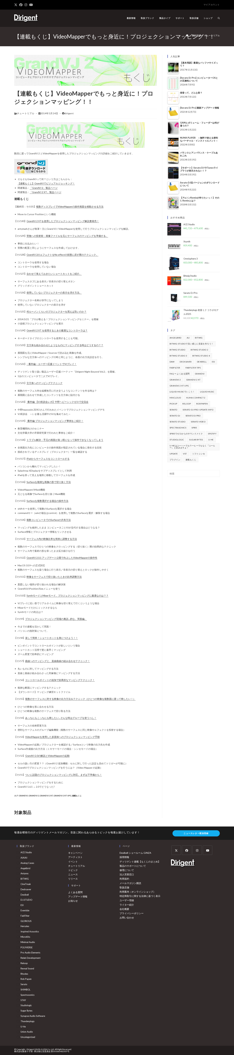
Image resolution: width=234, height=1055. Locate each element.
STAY (23, 1000)
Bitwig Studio (177, 349)
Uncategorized (28, 1037)
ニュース (73, 874)
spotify (212, 433)
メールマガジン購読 (130, 883)
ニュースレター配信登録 (196, 833)
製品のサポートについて (133, 865)
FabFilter (175, 367)
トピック (73, 870)
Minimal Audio (28, 942)
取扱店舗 (124, 887)
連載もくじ (77, 795)
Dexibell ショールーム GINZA (135, 852)
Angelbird (175, 337)
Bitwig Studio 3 (178, 355)
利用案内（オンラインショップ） (138, 891)
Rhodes (24, 973)
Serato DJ (175, 415)
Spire (194, 427)
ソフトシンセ (198, 453)
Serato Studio (178, 421)
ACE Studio (26, 852)
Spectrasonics (178, 427)
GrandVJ (23, 795)
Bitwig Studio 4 (201, 355)
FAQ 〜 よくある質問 (180, 373)
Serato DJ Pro (193, 415)
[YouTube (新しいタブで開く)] (31, 5)
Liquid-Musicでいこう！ (182, 391)
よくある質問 (75, 892)
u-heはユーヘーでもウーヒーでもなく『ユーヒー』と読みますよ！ (192, 446)
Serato (173, 409)
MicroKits (25, 936)
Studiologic (177, 439)
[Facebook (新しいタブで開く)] (20, 5)
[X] (176, 850)
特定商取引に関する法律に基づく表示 (140, 895)
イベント (73, 861)
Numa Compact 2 (195, 397)
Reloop (186, 403)
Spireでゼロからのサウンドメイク (186, 433)
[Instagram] (197, 850)
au (188, 337)
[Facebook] (186, 850)
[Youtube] (207, 850)
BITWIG (198, 337)
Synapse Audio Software (33, 1016)
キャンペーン (75, 852)
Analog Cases (27, 863)
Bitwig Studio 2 (199, 349)
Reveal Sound (27, 968)
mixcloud (175, 397)
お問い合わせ (127, 917)
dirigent (69, 113)
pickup (173, 403)
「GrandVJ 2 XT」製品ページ (45, 192)
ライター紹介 (127, 904)
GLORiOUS (26, 921)
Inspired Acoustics (30, 931)
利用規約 (124, 878)
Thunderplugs (27, 1021)
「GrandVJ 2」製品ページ (44, 187)
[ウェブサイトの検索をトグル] (218, 18)
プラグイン (175, 459)
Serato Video (198, 421)
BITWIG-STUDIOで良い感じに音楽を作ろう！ (191, 343)
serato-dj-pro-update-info (198, 409)
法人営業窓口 (127, 874)
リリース (73, 878)
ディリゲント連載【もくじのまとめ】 (140, 861)
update (174, 453)
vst (185, 453)
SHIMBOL (25, 989)
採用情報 (124, 857)
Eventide (25, 910)
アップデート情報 (77, 896)
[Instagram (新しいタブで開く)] (25, 5)
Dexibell (202, 361)
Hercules (25, 926)
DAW (172, 361)
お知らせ (73, 900)
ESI (213, 361)
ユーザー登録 (127, 900)
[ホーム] (187, 35)
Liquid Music (207, 391)
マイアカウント (212, 4)
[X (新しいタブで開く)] (16, 5)
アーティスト (75, 857)
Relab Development (30, 958)
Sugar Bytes (196, 439)
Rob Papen (202, 403)
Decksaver (186, 361)
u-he (211, 439)
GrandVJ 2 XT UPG (62, 795)
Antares (24, 873)
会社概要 (124, 909)
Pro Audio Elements (30, 952)
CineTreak (26, 884)
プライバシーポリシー (132, 913)
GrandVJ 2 (34, 795)
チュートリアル (212, 35)
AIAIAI (24, 857)
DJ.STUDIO (26, 899)
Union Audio (27, 1031)
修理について (127, 870)
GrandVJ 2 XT (46, 795)
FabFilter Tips (193, 367)
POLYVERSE (27, 947)
